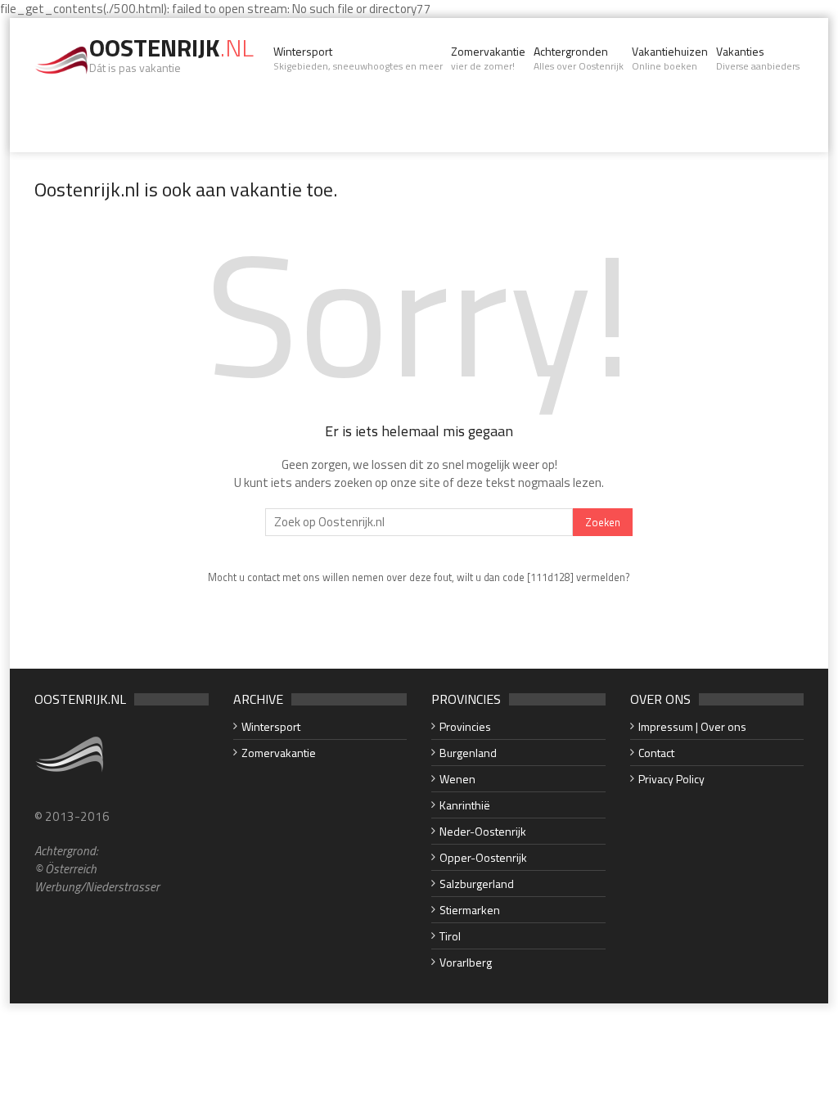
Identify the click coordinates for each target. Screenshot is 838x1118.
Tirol (450, 935)
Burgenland (468, 752)
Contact (656, 752)
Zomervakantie (488, 58)
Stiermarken (469, 909)
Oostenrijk (171, 47)
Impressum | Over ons (692, 726)
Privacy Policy (671, 778)
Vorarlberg (465, 962)
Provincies (465, 726)
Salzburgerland (476, 883)
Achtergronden (579, 58)
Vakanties (758, 58)
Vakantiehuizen (670, 58)
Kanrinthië (464, 805)
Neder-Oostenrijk (482, 831)
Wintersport (358, 58)
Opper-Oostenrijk (483, 857)
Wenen (457, 778)
